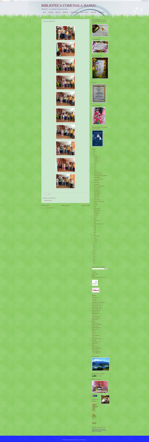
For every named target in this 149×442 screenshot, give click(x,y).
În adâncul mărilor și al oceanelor (99, 201)
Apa (94, 234)
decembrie (96, 156)
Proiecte (93, 345)
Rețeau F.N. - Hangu (95, 346)
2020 (94, 249)
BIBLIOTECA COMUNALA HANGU (68, 5)
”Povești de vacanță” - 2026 (96, 308)
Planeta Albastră (96, 220)
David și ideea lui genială (98, 173)
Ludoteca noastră (96, 208)
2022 (94, 245)
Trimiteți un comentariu (48, 200)
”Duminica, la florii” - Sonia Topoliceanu (100, 175)
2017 (94, 254)
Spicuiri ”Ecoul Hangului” (96, 348)
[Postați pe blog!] (46, 194)
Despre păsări (96, 211)
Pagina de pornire (65, 205)
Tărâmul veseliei (94, 349)
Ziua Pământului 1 (97, 191)
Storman (78, 439)
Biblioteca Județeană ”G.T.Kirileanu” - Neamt (99, 277)
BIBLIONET (102, 12)
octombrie (96, 159)
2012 (94, 263)
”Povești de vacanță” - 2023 (96, 303)
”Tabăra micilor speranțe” (96, 310)
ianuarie (95, 241)
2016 (94, 256)
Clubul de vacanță (95, 326)
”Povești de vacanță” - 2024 (96, 305)
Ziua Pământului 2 (97, 184)
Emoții (95, 206)
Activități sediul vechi (95, 316)
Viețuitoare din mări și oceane (99, 223)
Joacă (95, 229)
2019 (94, 251)
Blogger (93, 321)
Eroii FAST (94, 332)
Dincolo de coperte (97, 210)
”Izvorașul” (94, 299)
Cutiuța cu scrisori (95, 329)
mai (95, 168)
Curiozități (95, 204)
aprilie (95, 170)
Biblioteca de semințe (95, 318)
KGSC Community (95, 274)
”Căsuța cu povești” (95, 297)
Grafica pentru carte (94, 418)
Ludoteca (93, 337)
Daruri (93, 330)
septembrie (96, 161)
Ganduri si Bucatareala (94, 423)
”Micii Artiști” (94, 300)
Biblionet (93, 275)
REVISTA (58, 12)
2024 (94, 154)
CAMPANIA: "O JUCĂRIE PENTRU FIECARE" (94, 409)
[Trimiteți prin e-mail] (45, 194)
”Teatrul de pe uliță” (95, 311)
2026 (94, 151)
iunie (95, 167)
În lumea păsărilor (97, 235)
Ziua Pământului (96, 180)
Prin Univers (96, 215)
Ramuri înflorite (96, 194)
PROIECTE (65, 12)
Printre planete (96, 198)
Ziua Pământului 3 (97, 182)
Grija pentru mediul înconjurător (99, 185)
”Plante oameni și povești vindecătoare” (98, 302)
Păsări (95, 218)
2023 (94, 243)
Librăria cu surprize (97, 192)
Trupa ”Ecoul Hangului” (96, 351)
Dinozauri (95, 203)
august (95, 163)
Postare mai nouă (45, 205)
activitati (93, 315)
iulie (95, 165)
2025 (94, 153)
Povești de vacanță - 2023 (96, 341)
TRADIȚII (50, 12)
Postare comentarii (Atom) (50, 207)
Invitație (93, 333)
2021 (94, 247)
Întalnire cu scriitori (95, 335)
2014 (94, 259)
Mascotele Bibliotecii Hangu (96, 338)
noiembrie (96, 158)
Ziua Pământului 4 (97, 177)
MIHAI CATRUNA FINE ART (94, 415)
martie (95, 238)
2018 (94, 252)
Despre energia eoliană (97, 187)
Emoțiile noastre (96, 196)
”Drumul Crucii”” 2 (97, 172)
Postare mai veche (85, 205)
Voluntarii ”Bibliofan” (95, 352)
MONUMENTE (74, 12)
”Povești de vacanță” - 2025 (96, 307)
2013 (94, 261)
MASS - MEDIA (84, 12)
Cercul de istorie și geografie (98, 179)
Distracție (95, 216)
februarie (95, 239)
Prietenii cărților (94, 343)
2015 (94, 258)
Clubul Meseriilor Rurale (96, 327)
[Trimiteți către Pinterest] (49, 194)
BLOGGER (93, 12)
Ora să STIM (94, 340)
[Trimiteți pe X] (47, 194)
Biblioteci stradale (95, 319)
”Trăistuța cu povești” (95, 313)
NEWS (44, 12)
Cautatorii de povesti (95, 322)
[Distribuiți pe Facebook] (48, 194)
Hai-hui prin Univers (97, 199)
